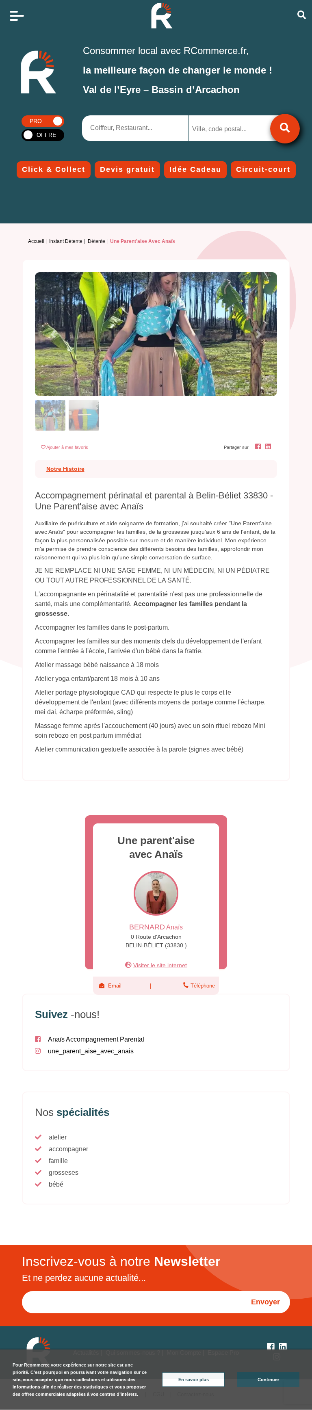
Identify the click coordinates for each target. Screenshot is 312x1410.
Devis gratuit (127, 169)
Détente (96, 241)
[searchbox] (226, 129)
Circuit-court (263, 169)
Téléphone (202, 986)
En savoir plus (193, 1379)
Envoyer (265, 1302)
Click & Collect (53, 169)
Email (114, 986)
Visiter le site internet (160, 965)
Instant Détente (65, 241)
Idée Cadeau (195, 169)
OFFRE (46, 135)
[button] (53, 334)
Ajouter (67, 447)
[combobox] (232, 128)
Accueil (36, 241)
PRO (36, 121)
